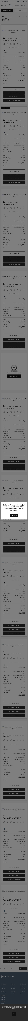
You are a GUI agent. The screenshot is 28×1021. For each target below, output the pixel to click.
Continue (14, 515)
